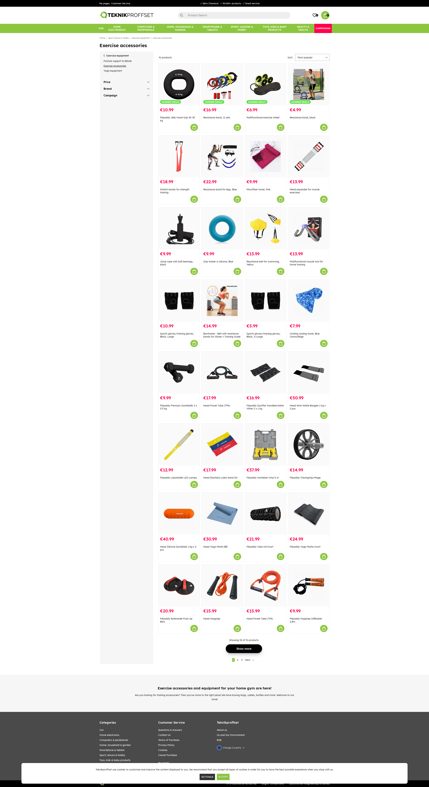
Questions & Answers (170, 730)
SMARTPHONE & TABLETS (112, 750)
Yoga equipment (113, 70)
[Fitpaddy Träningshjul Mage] (308, 445)
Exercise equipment (141, 38)
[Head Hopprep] (222, 586)
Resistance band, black (303, 117)
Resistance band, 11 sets (216, 117)
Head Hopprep (211, 618)
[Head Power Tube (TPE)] (265, 586)
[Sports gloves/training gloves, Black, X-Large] (265, 300)
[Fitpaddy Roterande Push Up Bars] (179, 586)
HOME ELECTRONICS (109, 735)
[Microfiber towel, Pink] (265, 156)
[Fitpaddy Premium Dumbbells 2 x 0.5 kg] (179, 373)
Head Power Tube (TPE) (260, 618)
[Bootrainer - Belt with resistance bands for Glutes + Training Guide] (222, 300)
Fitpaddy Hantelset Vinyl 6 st (263, 477)
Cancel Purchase (167, 755)
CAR (102, 730)
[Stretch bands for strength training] (179, 156)
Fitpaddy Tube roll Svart (260, 546)
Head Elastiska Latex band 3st (220, 477)
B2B (219, 740)
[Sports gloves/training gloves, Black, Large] (179, 300)
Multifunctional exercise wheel (263, 117)
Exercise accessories (162, 38)
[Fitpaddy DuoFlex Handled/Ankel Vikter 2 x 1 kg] (265, 373)
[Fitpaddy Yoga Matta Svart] (308, 514)
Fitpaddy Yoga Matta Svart (305, 546)
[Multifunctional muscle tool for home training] (308, 228)
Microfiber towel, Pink (258, 189)
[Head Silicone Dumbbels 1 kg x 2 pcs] (179, 514)
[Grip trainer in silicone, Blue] (222, 228)
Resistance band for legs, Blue (220, 189)
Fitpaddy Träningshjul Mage (305, 477)
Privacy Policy (166, 745)
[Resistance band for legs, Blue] (222, 156)
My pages (104, 3)
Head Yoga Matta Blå (215, 546)
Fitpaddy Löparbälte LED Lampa (178, 477)
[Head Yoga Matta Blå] (222, 514)
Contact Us (164, 735)
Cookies (162, 750)
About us (222, 730)
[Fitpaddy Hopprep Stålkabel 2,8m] (308, 586)
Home (102, 38)
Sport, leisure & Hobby (118, 38)
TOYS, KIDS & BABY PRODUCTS (115, 760)
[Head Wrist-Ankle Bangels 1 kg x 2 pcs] (308, 373)
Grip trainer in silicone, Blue (218, 261)
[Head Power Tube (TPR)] (222, 373)
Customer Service (120, 3)
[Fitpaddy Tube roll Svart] (265, 514)
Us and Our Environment (231, 735)
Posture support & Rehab (118, 61)
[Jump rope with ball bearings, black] (179, 228)
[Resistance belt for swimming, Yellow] (265, 228)
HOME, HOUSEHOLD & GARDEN (115, 745)
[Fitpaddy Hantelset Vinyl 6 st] (265, 445)
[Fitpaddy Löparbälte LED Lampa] (179, 445)
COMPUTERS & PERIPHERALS (114, 740)
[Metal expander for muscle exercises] (308, 156)
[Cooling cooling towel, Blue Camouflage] (308, 300)
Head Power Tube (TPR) (216, 405)
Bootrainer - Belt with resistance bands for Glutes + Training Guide (221, 335)
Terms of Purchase (168, 740)
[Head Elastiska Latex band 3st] (222, 445)
